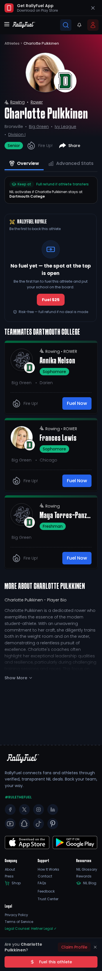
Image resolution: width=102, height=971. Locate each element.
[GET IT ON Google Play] (27, 842)
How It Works (48, 869)
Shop (16, 883)
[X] (24, 809)
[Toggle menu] (6, 24)
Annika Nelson (57, 361)
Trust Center (48, 899)
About (10, 869)
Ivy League (65, 126)
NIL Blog (89, 883)
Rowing (17, 102)
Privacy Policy (16, 915)
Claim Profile (74, 947)
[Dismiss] (95, 947)
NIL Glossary (86, 869)
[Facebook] (10, 809)
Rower (37, 102)
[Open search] (65, 25)
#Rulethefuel (18, 797)
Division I (17, 134)
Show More (16, 678)
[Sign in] (93, 25)
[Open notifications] (79, 25)
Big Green (39, 126)
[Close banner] (92, 8)
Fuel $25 (51, 300)
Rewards (84, 876)
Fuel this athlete (55, 962)
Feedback (46, 891)
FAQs (42, 883)
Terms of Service (19, 922)
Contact (45, 876)
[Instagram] (38, 809)
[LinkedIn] (52, 809)
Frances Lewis (58, 438)
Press (9, 876)
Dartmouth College (27, 196)
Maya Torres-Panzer (66, 516)
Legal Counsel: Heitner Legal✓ (31, 928)
